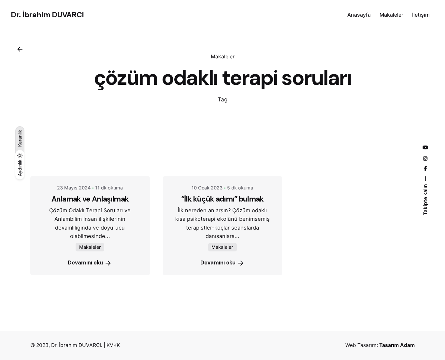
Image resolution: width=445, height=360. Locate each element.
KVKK (113, 345)
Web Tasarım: (380, 345)
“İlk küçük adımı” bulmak (222, 199)
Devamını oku (85, 262)
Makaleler (223, 56)
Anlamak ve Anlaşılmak (90, 199)
